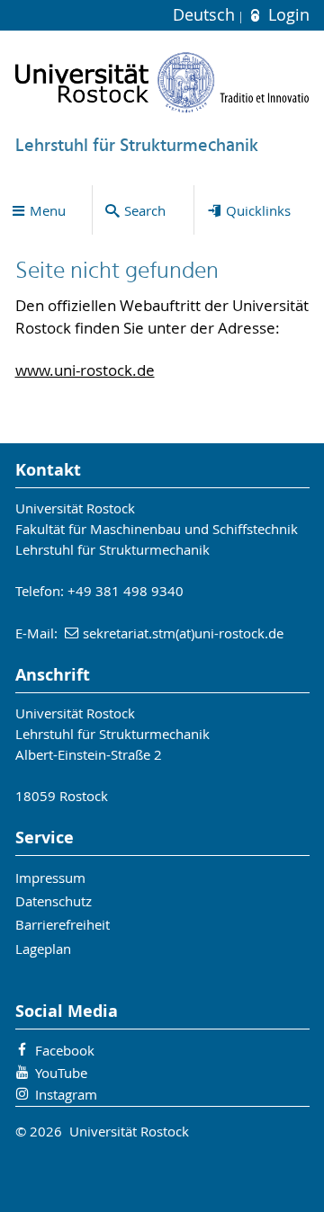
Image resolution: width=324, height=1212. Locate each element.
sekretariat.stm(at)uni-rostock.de (183, 633)
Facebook (64, 1050)
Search (145, 210)
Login (286, 14)
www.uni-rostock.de (85, 370)
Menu (48, 210)
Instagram (66, 1094)
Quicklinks (258, 210)
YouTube (61, 1073)
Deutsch (206, 14)
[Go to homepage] (162, 82)
